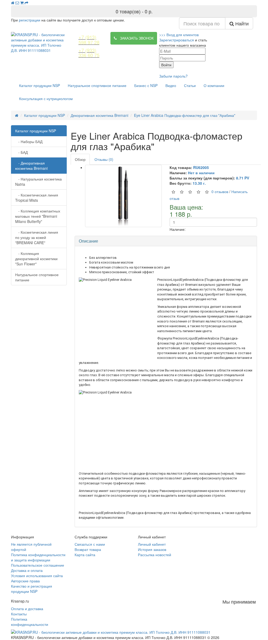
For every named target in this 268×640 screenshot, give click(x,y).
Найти (241, 23)
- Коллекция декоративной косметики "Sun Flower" (36, 258)
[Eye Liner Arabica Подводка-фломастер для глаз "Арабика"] (123, 196)
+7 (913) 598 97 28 (89, 40)
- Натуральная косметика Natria (38, 181)
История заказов (152, 549)
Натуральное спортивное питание (97, 85)
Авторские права (25, 580)
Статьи (190, 85)
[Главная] (12, 2)
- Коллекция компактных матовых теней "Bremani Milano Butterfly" (37, 216)
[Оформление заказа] (26, 2)
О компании (214, 85)
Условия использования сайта (37, 575)
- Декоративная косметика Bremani (31, 165)
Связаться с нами (90, 544)
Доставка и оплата (27, 570)
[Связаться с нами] (17, 2)
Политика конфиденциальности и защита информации (38, 557)
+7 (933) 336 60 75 (89, 53)
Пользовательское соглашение (37, 565)
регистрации (29, 20)
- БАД (21, 152)
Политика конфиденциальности (29, 621)
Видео (170, 85)
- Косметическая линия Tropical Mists (36, 197)
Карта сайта (85, 554)
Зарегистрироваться (176, 39)
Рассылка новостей (154, 554)
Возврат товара (88, 549)
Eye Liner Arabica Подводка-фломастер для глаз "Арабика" (184, 115)
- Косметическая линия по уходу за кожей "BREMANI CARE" (36, 237)
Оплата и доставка (27, 608)
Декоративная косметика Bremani (99, 115)
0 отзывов (219, 191)
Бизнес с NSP (146, 85)
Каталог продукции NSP (39, 85)
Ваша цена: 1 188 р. (186, 210)
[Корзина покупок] (22, 2)
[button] (179, 34)
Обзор (80, 159)
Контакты (19, 613)
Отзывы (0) (103, 159)
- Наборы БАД (28, 141)
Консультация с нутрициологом (46, 98)
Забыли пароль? (173, 76)
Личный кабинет (152, 544)
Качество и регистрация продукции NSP (31, 588)
